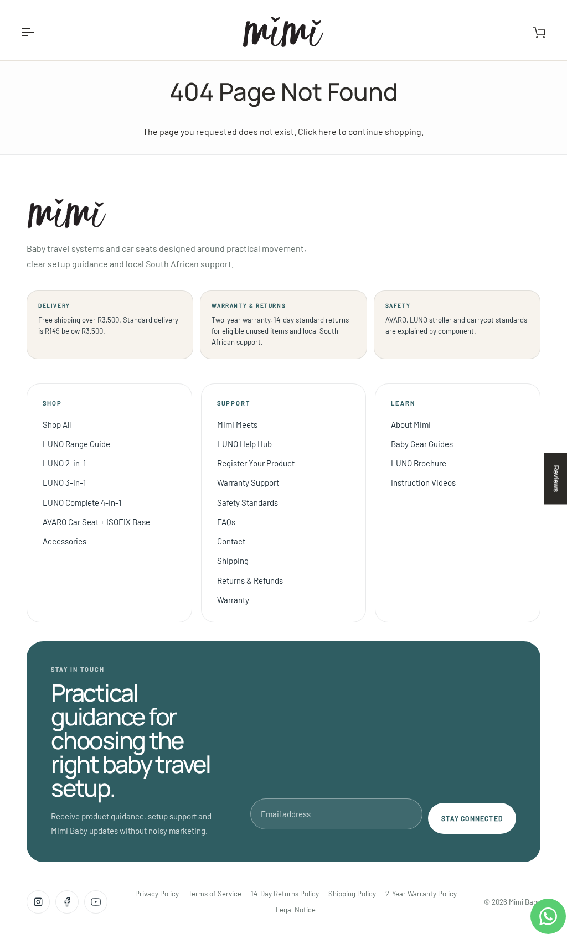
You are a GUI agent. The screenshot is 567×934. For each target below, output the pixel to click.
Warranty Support (248, 482)
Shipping (233, 560)
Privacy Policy (157, 893)
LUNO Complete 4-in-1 (82, 502)
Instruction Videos (423, 482)
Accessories (64, 541)
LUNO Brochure (418, 463)
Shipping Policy (352, 893)
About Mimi (411, 424)
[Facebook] (67, 902)
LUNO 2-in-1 (64, 463)
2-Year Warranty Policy (421, 893)
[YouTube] (95, 902)
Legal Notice (296, 909)
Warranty (233, 600)
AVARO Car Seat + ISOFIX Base (96, 522)
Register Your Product (256, 463)
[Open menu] (37, 31)
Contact (231, 541)
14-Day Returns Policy (285, 893)
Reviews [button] (556, 478)
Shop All (57, 424)
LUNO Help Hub (244, 444)
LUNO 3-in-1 (64, 482)
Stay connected (472, 818)
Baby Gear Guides (422, 444)
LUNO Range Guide (76, 444)
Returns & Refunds (250, 580)
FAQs (226, 522)
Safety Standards (247, 502)
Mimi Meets (237, 424)
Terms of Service (214, 893)
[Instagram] (38, 902)
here (327, 131)
